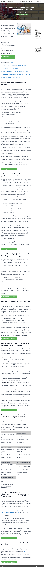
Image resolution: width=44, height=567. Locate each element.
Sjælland (30, 1)
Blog (36, 566)
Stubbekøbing (4, 512)
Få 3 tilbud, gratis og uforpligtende (22, 14)
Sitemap (38, 566)
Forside (19, 1)
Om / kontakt (36, 1)
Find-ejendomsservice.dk (7, 1)
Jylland (23, 1)
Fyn (27, 1)
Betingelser (42, 566)
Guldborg (18, 512)
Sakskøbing (27, 510)
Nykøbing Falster (10, 512)
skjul (12, 62)
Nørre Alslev (16, 510)
